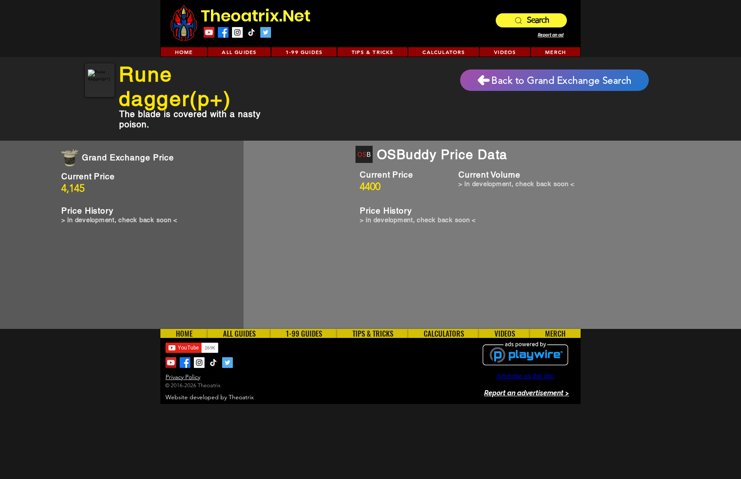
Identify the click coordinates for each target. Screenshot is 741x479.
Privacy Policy (183, 377)
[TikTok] (251, 32)
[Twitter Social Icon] (265, 32)
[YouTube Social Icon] (209, 32)
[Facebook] (223, 32)
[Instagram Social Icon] (237, 32)
